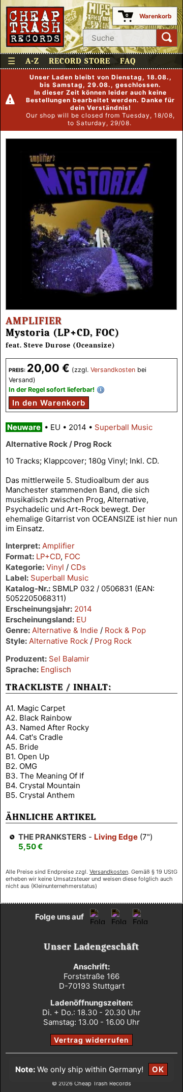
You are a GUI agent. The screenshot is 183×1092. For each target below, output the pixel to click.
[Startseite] (35, 26)
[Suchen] (166, 38)
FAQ (128, 61)
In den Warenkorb (48, 403)
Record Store (79, 61)
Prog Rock (113, 641)
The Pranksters (52, 837)
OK (158, 1069)
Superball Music (123, 427)
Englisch (56, 669)
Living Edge (116, 837)
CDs (78, 567)
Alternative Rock (58, 641)
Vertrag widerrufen (91, 1040)
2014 (83, 609)
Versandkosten (112, 369)
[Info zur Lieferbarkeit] (101, 390)
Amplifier (34, 321)
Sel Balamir (69, 659)
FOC (72, 556)
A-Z (32, 61)
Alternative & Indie (65, 630)
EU (81, 619)
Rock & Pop (125, 630)
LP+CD (48, 556)
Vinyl (55, 567)
